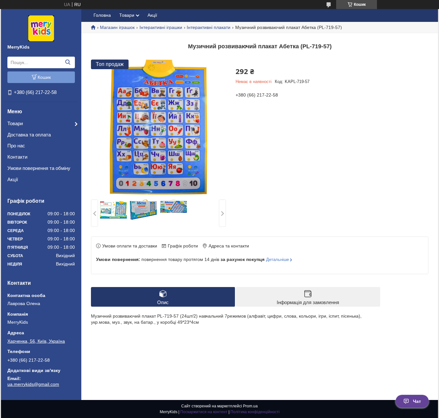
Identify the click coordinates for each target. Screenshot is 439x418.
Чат (417, 401)
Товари (15, 123)
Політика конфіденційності (255, 412)
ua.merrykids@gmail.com (33, 384)
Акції (12, 179)
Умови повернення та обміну (38, 168)
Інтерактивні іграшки (160, 27)
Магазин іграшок (117, 27)
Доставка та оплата (29, 134)
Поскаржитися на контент (204, 412)
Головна (102, 15)
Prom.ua (250, 406)
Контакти (17, 157)
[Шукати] (67, 62)
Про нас (16, 145)
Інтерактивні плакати (208, 27)
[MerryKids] (41, 28)
